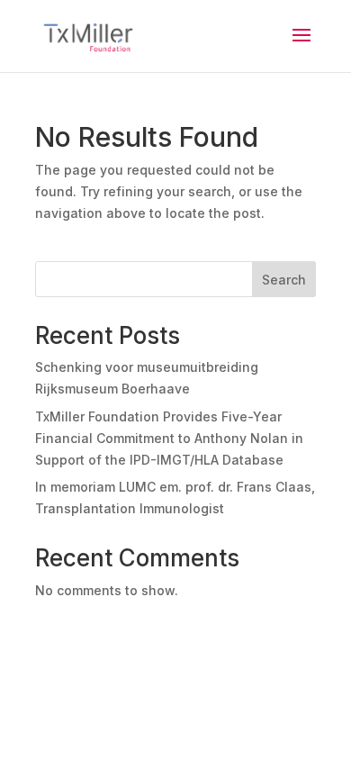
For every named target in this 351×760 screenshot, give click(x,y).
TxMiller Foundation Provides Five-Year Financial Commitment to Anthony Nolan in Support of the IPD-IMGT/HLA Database (169, 438)
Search (284, 279)
